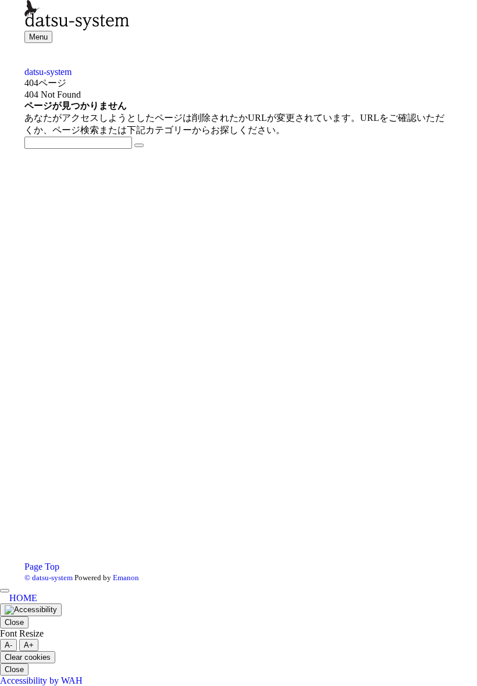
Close (14, 622)
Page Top (41, 566)
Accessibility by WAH (41, 680)
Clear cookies (28, 657)
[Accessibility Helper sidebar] (31, 609)
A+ (29, 645)
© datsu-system (48, 577)
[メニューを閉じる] (4, 590)
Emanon (126, 577)
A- (8, 645)
